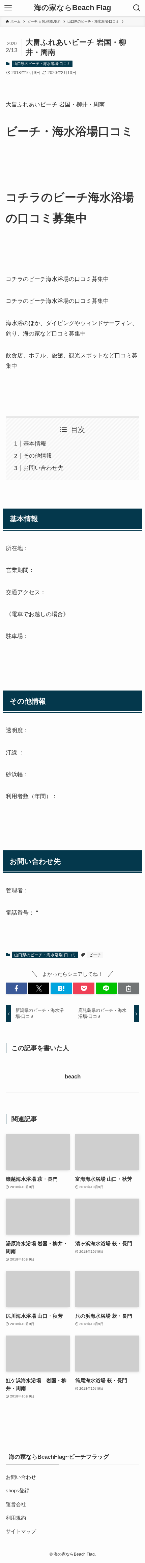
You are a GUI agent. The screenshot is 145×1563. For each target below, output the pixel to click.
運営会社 (16, 1504)
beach (73, 1076)
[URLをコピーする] (128, 988)
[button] (16, 988)
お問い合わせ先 (43, 467)
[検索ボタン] (137, 8)
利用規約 (16, 1518)
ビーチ (95, 955)
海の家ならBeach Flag (72, 8)
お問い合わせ (21, 1477)
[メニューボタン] (8, 8)
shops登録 (17, 1490)
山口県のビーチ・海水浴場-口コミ (41, 64)
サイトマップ (21, 1531)
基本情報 (34, 443)
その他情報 (37, 455)
